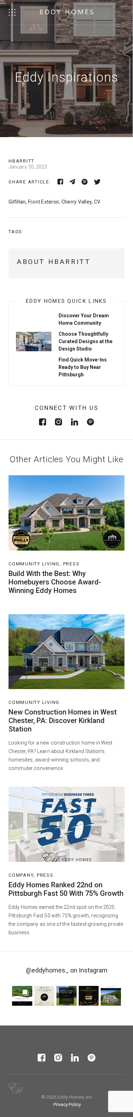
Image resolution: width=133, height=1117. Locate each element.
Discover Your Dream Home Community (84, 319)
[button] (22, 996)
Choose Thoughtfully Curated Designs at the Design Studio (85, 341)
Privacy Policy (67, 1104)
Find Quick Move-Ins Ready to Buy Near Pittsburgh (83, 367)
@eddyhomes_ (47, 970)
